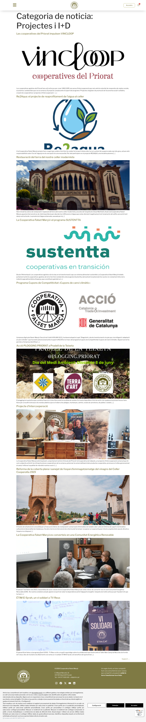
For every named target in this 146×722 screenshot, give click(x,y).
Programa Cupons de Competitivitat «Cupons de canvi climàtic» (53, 282)
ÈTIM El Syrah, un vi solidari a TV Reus (38, 597)
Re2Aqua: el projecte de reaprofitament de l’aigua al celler (50, 96)
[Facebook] (61, 683)
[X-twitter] (65, 683)
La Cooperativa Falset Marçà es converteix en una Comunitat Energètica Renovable (65, 534)
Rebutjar (115, 705)
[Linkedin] (74, 683)
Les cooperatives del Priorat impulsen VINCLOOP (45, 33)
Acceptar (134, 705)
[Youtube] (70, 683)
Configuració (96, 705)
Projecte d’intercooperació (32, 406)
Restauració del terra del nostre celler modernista (45, 157)
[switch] (139, 714)
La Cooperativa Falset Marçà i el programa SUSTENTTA (48, 219)
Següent (126, 659)
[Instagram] (56, 683)
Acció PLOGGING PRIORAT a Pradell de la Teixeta (45, 345)
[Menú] (143, 709)
